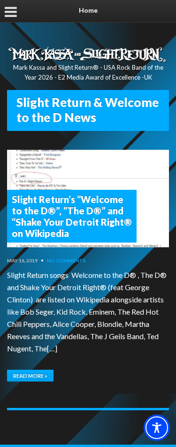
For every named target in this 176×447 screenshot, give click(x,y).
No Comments (66, 260)
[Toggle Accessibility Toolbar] (157, 427)
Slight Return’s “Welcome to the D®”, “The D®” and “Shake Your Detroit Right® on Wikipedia (72, 216)
